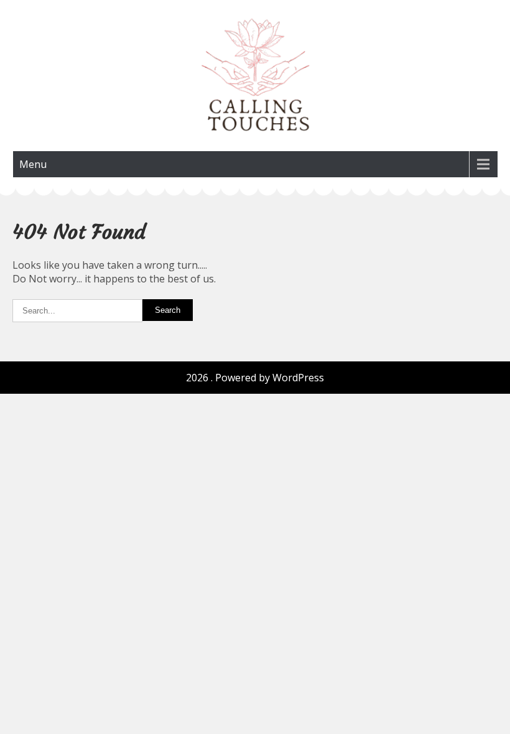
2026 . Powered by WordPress (255, 377)
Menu (33, 164)
